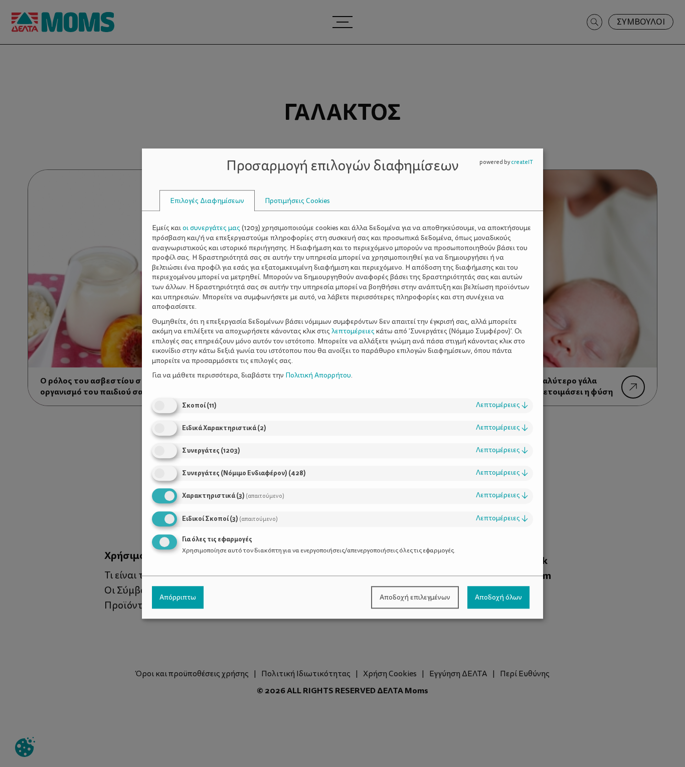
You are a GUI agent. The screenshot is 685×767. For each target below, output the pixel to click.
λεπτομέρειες (502, 405)
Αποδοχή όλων (498, 597)
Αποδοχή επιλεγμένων (415, 597)
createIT (522, 162)
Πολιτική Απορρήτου (318, 375)
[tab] (207, 201)
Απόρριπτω (177, 597)
